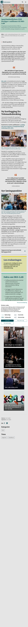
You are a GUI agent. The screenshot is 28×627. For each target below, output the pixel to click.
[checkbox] (2, 315)
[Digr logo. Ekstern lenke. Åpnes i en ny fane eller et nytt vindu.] (2, 303)
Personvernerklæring (22, 302)
